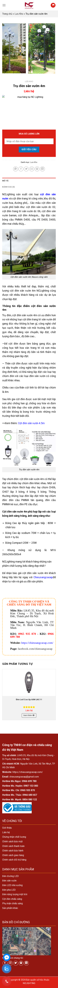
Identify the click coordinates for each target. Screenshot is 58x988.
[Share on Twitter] (26, 168)
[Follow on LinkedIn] (26, 963)
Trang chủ (7, 13)
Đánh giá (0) (8, 187)
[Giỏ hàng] (53, 5)
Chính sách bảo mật (12, 841)
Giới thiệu (7, 827)
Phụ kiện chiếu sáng (12, 903)
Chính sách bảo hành (12, 850)
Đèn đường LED (10, 876)
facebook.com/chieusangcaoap (35, 648)
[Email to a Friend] (31, 168)
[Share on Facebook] (20, 168)
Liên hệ (6, 832)
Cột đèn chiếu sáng (12, 899)
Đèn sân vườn (9, 880)
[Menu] (4, 5)
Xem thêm (27, 715)
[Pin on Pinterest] (37, 168)
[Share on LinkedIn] (42, 168)
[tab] (29, 181)
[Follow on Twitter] (15, 963)
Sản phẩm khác (10, 908)
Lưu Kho (19, 13)
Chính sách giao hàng (13, 855)
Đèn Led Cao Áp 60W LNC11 (29, 699)
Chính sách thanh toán (13, 846)
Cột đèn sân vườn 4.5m (31, 423)
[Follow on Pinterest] (21, 963)
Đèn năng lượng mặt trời (14, 894)
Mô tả (5, 181)
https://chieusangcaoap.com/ (37, 642)
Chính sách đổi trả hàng (14, 859)
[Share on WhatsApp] (15, 168)
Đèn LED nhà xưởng (12, 885)
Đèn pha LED (9, 889)
